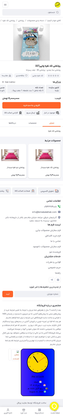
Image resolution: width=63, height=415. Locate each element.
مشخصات (32, 123)
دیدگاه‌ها (12, 123)
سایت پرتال (22, 403)
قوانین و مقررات (53, 262)
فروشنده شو (55, 252)
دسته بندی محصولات (35, 20)
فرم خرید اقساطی (53, 235)
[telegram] (51, 279)
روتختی (21, 20)
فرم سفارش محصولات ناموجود (47, 246)
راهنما (58, 272)
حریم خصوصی (54, 267)
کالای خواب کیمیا (54, 20)
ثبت (8, 294)
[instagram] (58, 279)
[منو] (5, 5)
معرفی (51, 123)
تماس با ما (55, 241)
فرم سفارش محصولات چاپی (48, 230)
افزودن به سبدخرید (31, 105)
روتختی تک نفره (8, 20)
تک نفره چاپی (37, 75)
